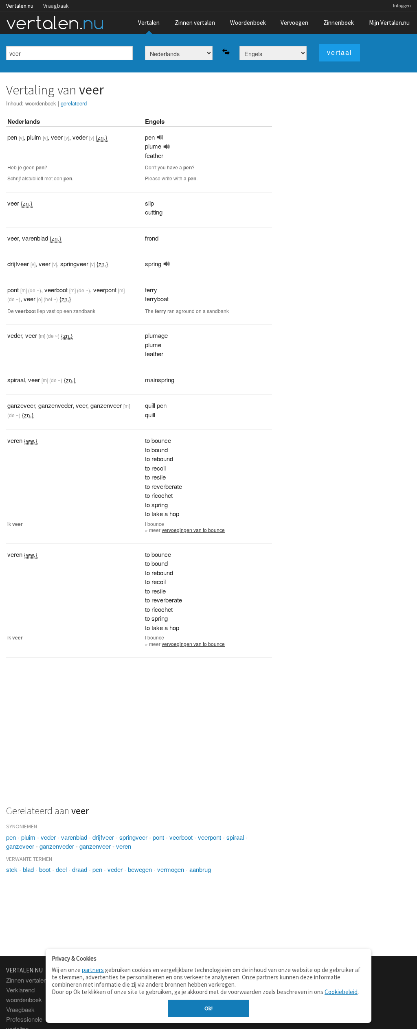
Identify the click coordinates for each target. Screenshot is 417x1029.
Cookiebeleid (341, 992)
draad (79, 869)
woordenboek (40, 103)
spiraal (235, 837)
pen (11, 837)
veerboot (181, 837)
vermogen (170, 869)
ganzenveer (95, 846)
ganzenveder (57, 846)
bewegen (140, 869)
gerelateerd (74, 103)
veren (123, 846)
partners (93, 970)
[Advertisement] (139, 736)
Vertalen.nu (19, 5)
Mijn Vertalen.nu (389, 22)
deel (61, 869)
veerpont (209, 837)
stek (12, 869)
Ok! (208, 1008)
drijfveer (103, 837)
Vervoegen (294, 22)
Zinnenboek (338, 22)
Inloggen (402, 5)
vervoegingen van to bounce (193, 529)
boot (44, 869)
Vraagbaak (56, 5)
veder (48, 837)
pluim (28, 837)
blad (28, 869)
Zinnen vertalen (195, 22)
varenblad (74, 837)
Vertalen (149, 22)
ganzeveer (20, 846)
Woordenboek (248, 22)
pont (158, 837)
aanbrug (200, 869)
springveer (133, 837)
